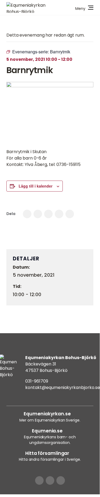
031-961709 (36, 381)
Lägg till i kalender (35, 186)
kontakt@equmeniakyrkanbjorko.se (62, 387)
